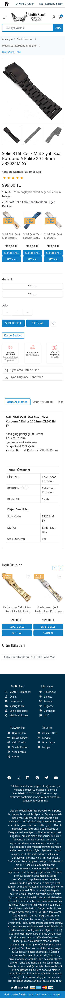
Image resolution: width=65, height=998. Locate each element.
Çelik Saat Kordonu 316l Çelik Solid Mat (29, 657)
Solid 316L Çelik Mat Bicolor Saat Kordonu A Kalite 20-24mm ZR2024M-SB (11, 236)
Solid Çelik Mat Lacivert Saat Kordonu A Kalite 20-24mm (32, 236)
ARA (58, 28)
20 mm (32, 286)
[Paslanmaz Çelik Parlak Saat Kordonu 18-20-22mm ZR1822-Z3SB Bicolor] (48, 588)
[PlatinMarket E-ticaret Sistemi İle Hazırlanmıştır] (19, 987)
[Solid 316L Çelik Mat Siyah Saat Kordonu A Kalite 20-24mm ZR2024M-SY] (32, 91)
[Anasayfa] (6, 3)
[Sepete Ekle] (11, 253)
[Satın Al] (11, 259)
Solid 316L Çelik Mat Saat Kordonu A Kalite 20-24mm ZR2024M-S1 (53, 236)
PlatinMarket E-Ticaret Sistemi (22, 994)
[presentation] (55, 568)
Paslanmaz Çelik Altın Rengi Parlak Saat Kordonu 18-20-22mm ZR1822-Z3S (17, 609)
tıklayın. (7, 196)
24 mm (32, 294)
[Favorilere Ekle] (54, 323)
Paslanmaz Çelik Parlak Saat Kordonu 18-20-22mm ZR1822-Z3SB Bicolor (48, 609)
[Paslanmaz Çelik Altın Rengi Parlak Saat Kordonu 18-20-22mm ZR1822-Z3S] (17, 588)
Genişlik (7, 279)
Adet (5, 305)
